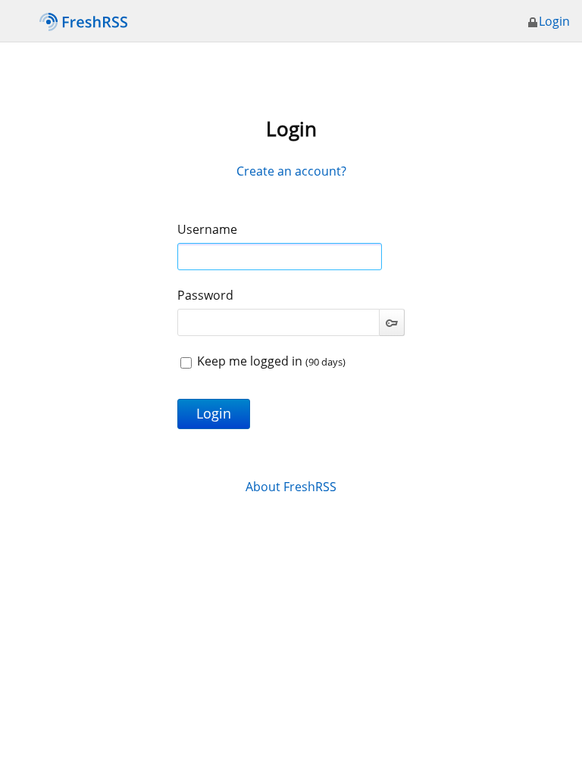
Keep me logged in (270, 361)
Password (205, 295)
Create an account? (291, 171)
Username (207, 229)
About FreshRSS (291, 486)
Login (554, 21)
